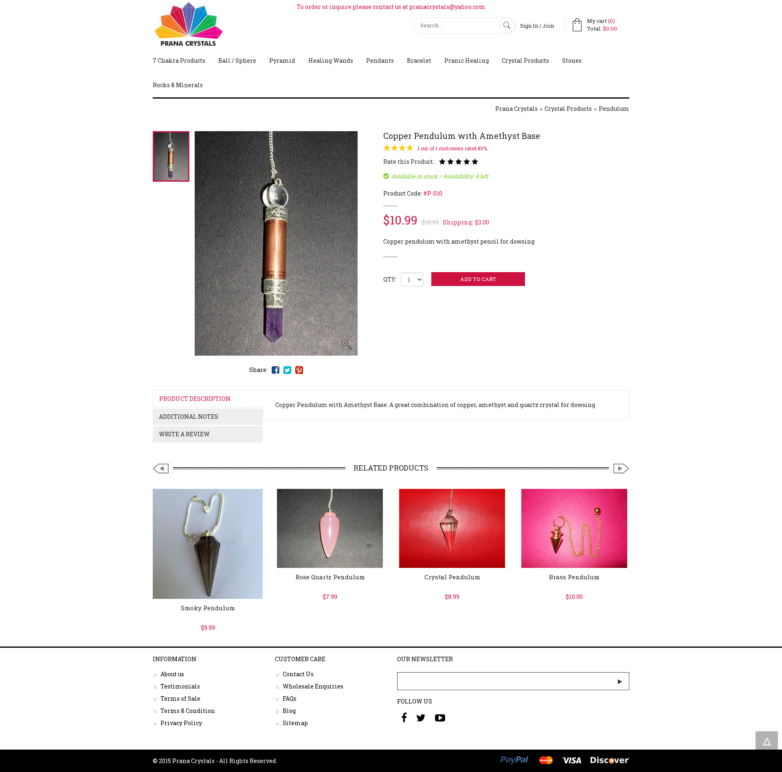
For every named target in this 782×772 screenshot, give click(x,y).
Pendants (380, 60)
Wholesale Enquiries (313, 686)
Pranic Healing (466, 60)
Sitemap (295, 723)
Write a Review (184, 434)
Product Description (195, 398)
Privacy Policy (181, 723)
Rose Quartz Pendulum (330, 577)
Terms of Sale (180, 698)
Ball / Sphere (237, 60)
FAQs (290, 698)
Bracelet (419, 60)
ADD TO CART (478, 279)
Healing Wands (330, 60)
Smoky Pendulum (208, 608)
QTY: (390, 279)
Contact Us (298, 674)
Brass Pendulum (574, 577)
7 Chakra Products (179, 60)
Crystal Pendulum (452, 577)
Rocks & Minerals (178, 85)
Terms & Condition (187, 711)
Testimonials (180, 686)
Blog (289, 711)
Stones (572, 60)
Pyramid (282, 60)
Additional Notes (188, 416)
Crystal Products (525, 60)
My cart (601, 20)
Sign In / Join (537, 25)
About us (172, 674)
